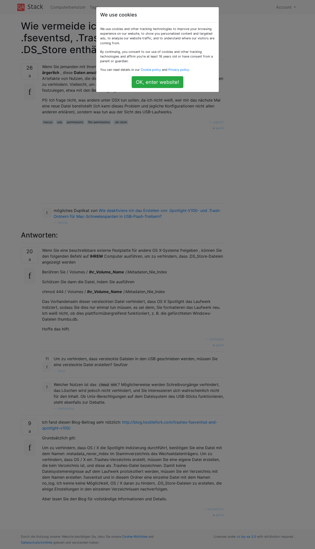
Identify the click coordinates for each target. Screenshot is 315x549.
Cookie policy (151, 70)
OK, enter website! (157, 82)
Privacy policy (178, 70)
